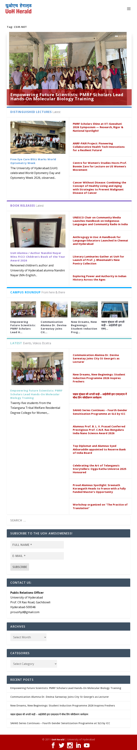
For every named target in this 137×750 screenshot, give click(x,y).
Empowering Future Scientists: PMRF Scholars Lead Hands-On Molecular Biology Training (66, 97)
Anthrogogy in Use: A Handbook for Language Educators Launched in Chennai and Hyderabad (100, 240)
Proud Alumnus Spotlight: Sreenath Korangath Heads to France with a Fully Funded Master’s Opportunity (99, 488)
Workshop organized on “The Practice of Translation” (100, 506)
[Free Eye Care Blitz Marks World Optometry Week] (37, 137)
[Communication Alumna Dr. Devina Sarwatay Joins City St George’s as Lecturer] (54, 309)
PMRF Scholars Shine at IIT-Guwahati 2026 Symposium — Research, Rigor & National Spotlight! (98, 127)
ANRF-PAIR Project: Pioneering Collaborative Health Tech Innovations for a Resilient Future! (99, 147)
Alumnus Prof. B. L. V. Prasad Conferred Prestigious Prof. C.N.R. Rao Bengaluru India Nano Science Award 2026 (99, 430)
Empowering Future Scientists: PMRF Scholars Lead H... (23, 327)
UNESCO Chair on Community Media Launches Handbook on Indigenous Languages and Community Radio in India (100, 221)
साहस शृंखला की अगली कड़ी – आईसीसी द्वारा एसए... (113, 325)
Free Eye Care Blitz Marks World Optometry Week (33, 161)
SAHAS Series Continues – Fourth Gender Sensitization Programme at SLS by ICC (100, 411)
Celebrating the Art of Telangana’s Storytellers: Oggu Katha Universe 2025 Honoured (99, 469)
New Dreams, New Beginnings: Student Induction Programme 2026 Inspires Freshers (99, 378)
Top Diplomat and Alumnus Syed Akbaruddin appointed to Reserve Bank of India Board (99, 449)
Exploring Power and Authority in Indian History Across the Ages (99, 277)
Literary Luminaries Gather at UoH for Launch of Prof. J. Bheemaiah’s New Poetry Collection (98, 260)
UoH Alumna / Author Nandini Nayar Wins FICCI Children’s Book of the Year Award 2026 (37, 256)
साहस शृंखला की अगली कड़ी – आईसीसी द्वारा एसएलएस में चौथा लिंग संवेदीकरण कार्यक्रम (100, 395)
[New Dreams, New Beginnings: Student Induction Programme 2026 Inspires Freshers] (84, 309)
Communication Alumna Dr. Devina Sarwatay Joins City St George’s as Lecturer (96, 358)
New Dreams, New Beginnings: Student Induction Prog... (84, 327)
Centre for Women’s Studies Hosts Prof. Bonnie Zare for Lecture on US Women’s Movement (100, 166)
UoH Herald (58, 739)
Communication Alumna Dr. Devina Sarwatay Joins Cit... (54, 327)
